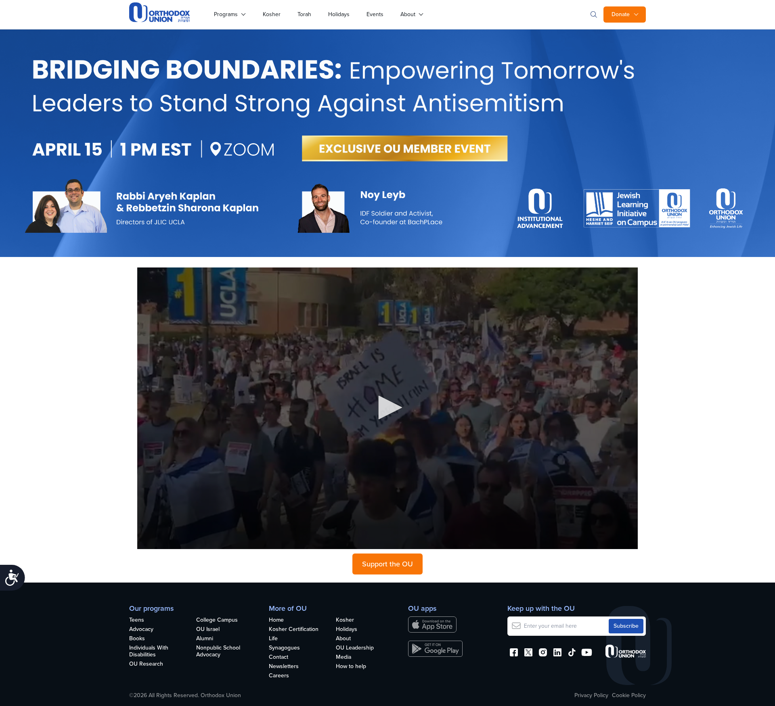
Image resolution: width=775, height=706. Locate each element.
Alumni (204, 639)
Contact (278, 657)
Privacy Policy (591, 695)
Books (137, 639)
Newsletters (284, 666)
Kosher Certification (293, 629)
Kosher (272, 14)
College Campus (217, 620)
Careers (279, 676)
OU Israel (208, 629)
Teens (136, 620)
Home (276, 620)
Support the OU (387, 564)
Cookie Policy (629, 695)
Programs (226, 14)
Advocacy (141, 629)
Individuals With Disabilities (148, 651)
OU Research (146, 664)
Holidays (339, 14)
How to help (351, 666)
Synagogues (284, 648)
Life (273, 639)
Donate (621, 14)
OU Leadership (355, 648)
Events (375, 14)
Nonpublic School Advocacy (218, 651)
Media (343, 657)
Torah (304, 14)
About (407, 14)
